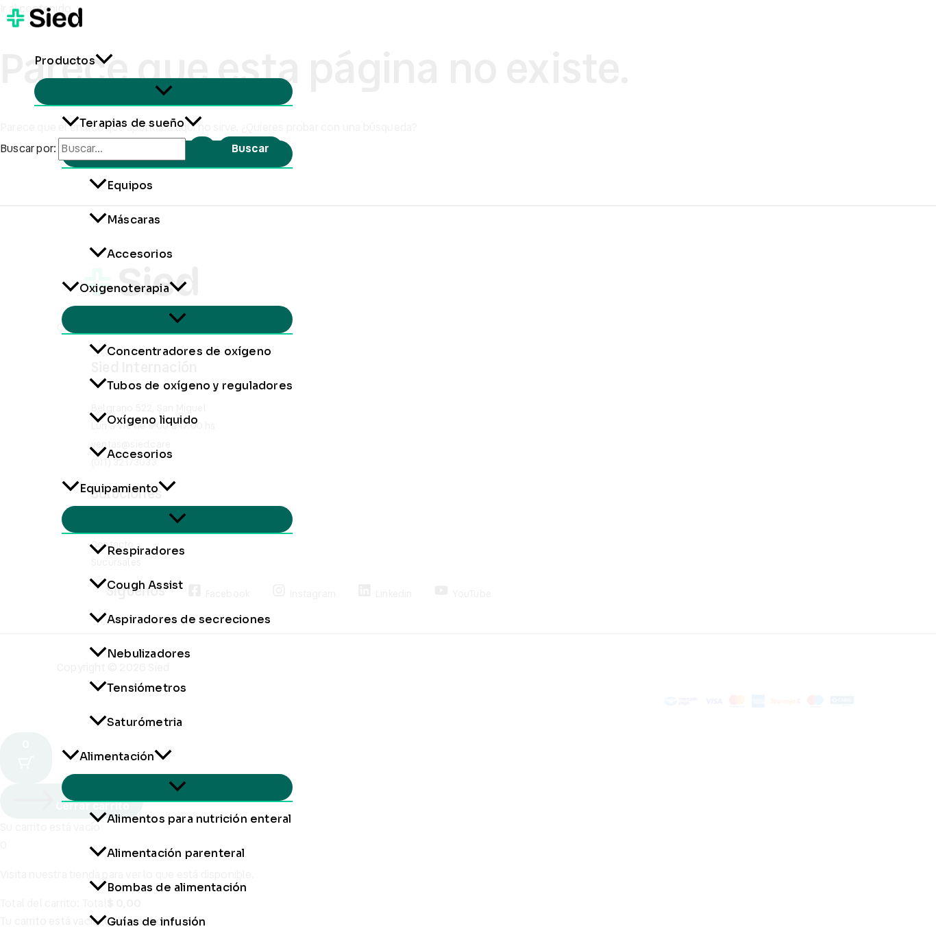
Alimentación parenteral (176, 853)
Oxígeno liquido (152, 420)
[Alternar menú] (163, 91)
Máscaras (134, 220)
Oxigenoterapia (124, 288)
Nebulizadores (149, 653)
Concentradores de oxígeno (189, 351)
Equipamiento (118, 488)
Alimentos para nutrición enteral (199, 819)
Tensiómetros (146, 688)
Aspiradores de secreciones (189, 619)
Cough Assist (145, 585)
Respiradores (146, 551)
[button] (104, 61)
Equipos (130, 185)
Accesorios (140, 254)
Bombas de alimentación (177, 887)
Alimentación (116, 756)
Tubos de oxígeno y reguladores (200, 385)
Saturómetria (144, 722)
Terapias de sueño (131, 123)
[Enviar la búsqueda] (202, 148)
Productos (64, 60)
